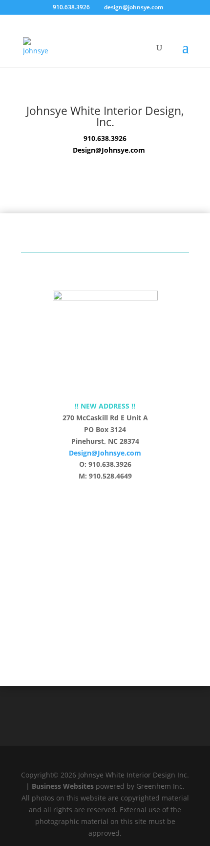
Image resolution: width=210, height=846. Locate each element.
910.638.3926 (105, 138)
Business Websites (63, 786)
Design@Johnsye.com (105, 452)
